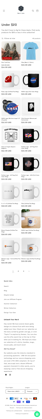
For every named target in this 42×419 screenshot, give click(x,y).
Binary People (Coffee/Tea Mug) (9, 231)
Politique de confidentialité (14, 411)
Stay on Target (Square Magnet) (8, 147)
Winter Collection (10, 308)
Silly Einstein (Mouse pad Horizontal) (29, 119)
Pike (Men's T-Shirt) (27, 62)
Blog (5, 291)
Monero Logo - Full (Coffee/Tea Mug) (11, 259)
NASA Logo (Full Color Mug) (29, 91)
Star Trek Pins (5, 62)
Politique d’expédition (22, 413)
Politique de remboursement (24, 408)
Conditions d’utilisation (31, 411)
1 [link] (13, 271)
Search (6, 286)
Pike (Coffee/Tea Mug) (28, 203)
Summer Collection (10, 304)
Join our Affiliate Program (13, 299)
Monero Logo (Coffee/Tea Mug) (30, 259)
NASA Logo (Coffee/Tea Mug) (30, 230)
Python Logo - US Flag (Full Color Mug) (9, 175)
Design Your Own (10, 312)
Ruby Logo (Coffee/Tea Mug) (10, 91)
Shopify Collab (9, 295)
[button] (4, 11)
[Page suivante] (29, 271)
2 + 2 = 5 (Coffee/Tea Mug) (9, 203)
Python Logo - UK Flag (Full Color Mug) (29, 147)
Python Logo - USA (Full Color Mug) (30, 175)
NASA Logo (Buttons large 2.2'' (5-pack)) (10, 119)
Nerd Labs (13, 405)
